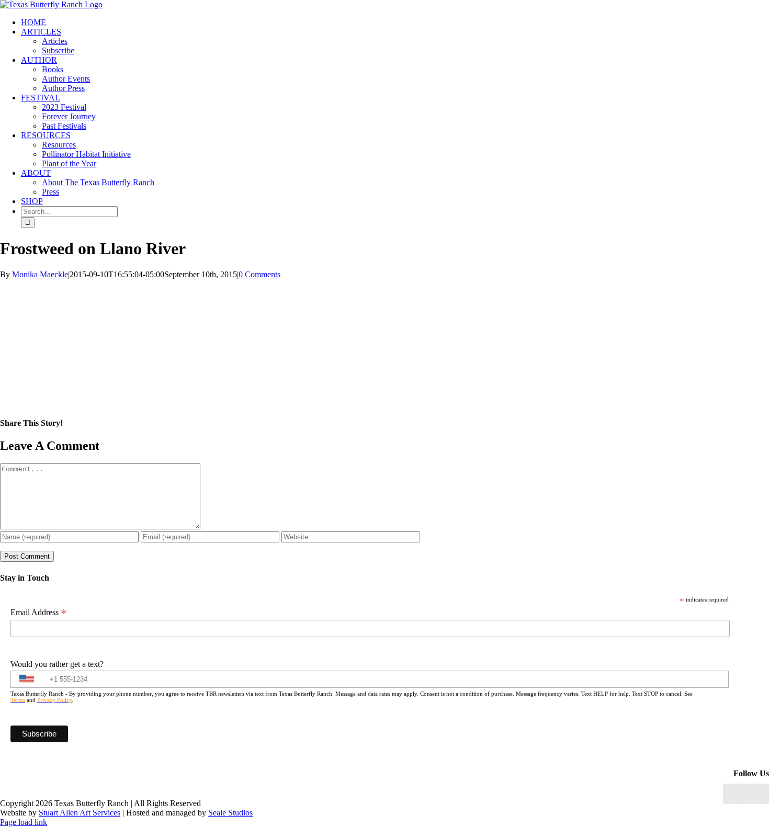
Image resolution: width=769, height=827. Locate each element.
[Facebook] (728, 794)
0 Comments (259, 274)
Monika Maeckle (40, 274)
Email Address (38, 612)
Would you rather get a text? (57, 664)
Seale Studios (230, 812)
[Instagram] (751, 794)
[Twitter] (763, 794)
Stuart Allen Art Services (79, 812)
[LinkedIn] (740, 794)
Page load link (23, 822)
